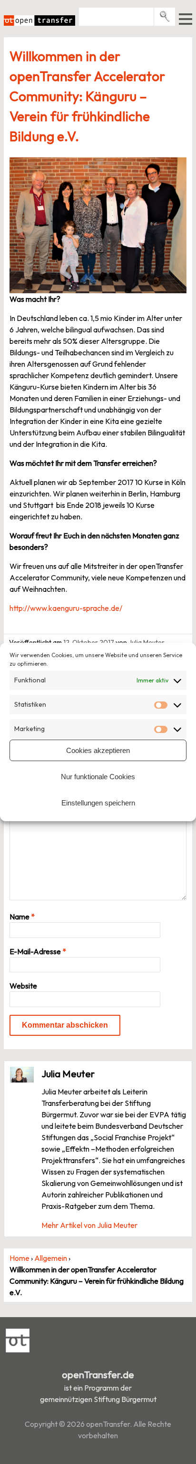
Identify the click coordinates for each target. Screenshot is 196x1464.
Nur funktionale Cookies (98, 777)
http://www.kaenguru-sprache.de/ (66, 608)
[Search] (165, 16)
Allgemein (50, 1258)
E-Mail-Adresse (38, 951)
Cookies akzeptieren (98, 750)
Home (19, 1258)
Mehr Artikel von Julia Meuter (89, 1225)
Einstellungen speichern (98, 803)
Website (23, 985)
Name (22, 916)
